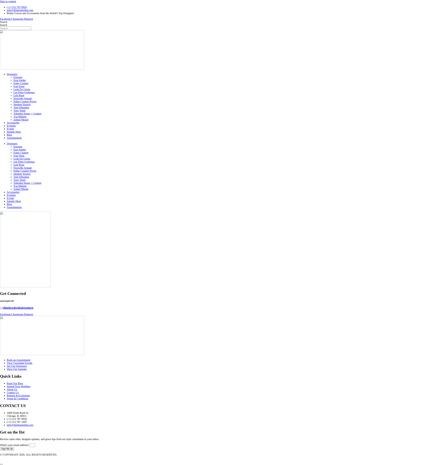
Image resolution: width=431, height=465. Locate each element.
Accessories (13, 122)
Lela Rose (18, 95)
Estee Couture (20, 83)
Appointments (14, 137)
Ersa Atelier (19, 80)
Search (3, 22)
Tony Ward (19, 110)
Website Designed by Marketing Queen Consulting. (27, 457)
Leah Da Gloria (21, 89)
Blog (9, 134)
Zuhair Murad (20, 119)
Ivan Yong (18, 86)
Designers (12, 74)
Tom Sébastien (21, 107)
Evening (11, 125)
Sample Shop (14, 131)
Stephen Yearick (22, 104)
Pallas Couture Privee (24, 101)
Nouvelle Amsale (22, 98)
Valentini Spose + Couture (27, 113)
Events (10, 128)
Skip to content (8, 1)
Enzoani (17, 77)
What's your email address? (15, 445)
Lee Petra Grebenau (24, 92)
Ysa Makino (20, 116)
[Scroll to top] (1, 464)
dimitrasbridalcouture (16, 308)
